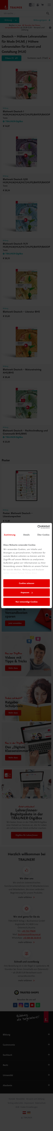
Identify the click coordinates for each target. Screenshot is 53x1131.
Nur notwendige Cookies (27, 601)
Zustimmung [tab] (9, 534)
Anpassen (25, 592)
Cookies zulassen (26, 583)
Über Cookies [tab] (43, 534)
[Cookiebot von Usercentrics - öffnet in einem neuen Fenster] (38, 527)
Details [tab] (26, 534)
